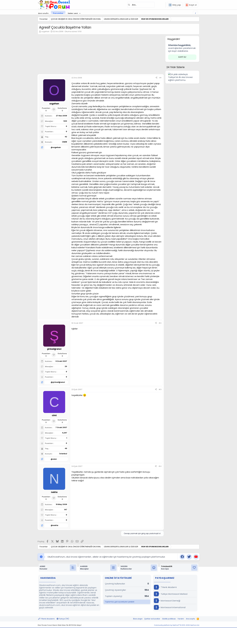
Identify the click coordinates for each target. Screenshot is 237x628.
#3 (160, 389)
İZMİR (64, 142)
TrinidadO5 (166, 566)
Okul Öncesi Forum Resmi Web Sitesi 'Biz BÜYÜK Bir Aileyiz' (60, 625)
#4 (160, 466)
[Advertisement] (101, 55)
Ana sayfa (43, 13)
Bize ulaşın (138, 618)
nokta (55, 525)
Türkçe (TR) (63, 618)
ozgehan (45, 31)
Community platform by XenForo (176, 625)
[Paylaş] (156, 77)
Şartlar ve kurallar (152, 618)
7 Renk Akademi (168, 587)
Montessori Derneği (170, 600)
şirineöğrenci (59, 382)
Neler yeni (73, 13)
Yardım (181, 618)
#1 (160, 77)
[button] (80, 13)
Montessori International (172, 607)
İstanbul (63, 453)
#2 (160, 323)
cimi (55, 459)
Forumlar (58, 13)
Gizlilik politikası (169, 618)
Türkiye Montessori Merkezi (173, 593)
